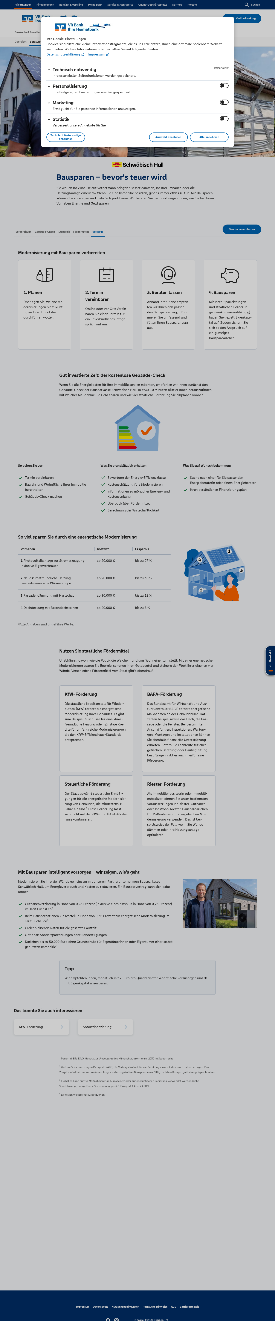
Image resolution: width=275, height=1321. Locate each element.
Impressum (96, 54)
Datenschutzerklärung (63, 54)
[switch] (224, 85)
